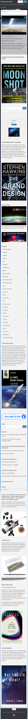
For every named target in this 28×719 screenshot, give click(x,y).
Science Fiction (6, 298)
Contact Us (5, 4)
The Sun (4, 328)
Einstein (4, 258)
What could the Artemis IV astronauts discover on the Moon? (14, 476)
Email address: (14, 120)
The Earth (5, 313)
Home (2, 4)
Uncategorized (6, 334)
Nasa (4, 285)
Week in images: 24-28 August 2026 (9, 462)
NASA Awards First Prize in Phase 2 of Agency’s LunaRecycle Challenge (11, 440)
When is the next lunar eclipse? (8, 453)
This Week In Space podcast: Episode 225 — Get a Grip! (13, 450)
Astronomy (5, 252)
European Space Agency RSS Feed (9, 459)
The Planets (4, 36)
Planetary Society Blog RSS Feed (9, 470)
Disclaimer (10, 4)
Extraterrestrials (6, 267)
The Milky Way (6, 316)
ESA (3, 261)
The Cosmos (5, 310)
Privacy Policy (3, 7)
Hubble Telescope (6, 273)
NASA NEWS (4, 431)
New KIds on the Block (7, 288)
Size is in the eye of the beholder (8, 473)
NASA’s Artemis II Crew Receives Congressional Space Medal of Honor (14, 435)
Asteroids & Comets (7, 249)
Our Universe (5, 292)
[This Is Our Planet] (14, 224)
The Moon (5, 319)
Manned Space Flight (7, 282)
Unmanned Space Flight (7, 337)
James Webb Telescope (7, 279)
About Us (14, 4)
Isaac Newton (5, 276)
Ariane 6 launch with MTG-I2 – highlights (10, 464)
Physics (4, 295)
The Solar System (6, 325)
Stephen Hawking (6, 304)
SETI (4, 301)
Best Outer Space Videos (6, 1)
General (4, 270)
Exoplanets (5, 264)
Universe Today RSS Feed (7, 481)
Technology (5, 307)
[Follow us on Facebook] (14, 715)
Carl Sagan (5, 255)
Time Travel (5, 331)
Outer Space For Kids (20, 4)
